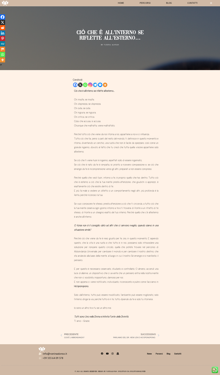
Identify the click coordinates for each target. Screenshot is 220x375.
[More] (105, 85)
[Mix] (2, 49)
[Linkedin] (2, 33)
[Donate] (117, 353)
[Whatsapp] (85, 85)
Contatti (192, 3)
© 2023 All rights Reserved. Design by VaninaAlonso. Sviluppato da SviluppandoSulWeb (110, 371)
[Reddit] (2, 27)
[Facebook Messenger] (100, 85)
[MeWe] (2, 43)
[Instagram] (90, 85)
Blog (169, 3)
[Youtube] (107, 353)
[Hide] (1, 65)
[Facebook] (75, 85)
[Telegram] (95, 85)
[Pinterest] (2, 38)
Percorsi (145, 3)
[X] (80, 85)
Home (121, 3)
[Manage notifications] (214, 369)
